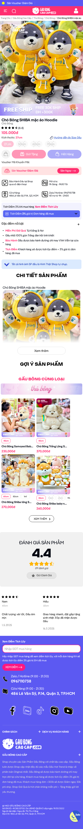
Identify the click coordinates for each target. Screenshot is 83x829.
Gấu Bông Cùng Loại (41, 379)
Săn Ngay (66, 170)
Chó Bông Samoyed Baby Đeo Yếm (23, 446)
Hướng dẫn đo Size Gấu (67, 137)
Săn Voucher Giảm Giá (19, 3)
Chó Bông (50, 18)
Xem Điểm (11, 667)
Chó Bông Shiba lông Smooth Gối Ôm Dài (27, 502)
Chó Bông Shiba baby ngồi (52, 503)
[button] (78, 62)
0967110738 (69, 192)
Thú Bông (38, 18)
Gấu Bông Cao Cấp (22, 18)
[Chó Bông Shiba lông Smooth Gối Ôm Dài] (18, 471)
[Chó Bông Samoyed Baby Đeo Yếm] (18, 415)
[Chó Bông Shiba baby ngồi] (53, 472)
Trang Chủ (5, 18)
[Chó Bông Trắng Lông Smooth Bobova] (53, 415)
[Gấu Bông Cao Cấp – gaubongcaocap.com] (44, 10)
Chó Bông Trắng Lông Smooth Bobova (59, 446)
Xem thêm (40, 519)
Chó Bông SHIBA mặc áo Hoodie (29, 119)
